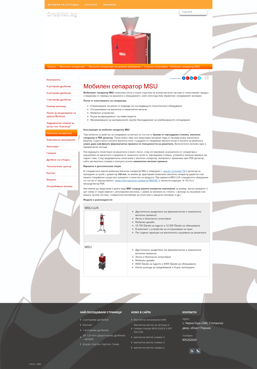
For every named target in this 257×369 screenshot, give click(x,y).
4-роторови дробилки (59, 86)
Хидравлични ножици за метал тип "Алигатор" (60, 124)
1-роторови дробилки (59, 99)
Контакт (91, 4)
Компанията (53, 79)
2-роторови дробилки (59, 93)
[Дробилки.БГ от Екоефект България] (62, 14)
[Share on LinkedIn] (191, 78)
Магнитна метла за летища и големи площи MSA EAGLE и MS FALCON (153, 328)
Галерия (51, 153)
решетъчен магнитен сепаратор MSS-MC (136, 180)
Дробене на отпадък (63, 4)
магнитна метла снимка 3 (149, 342)
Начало (51, 66)
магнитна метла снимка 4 (149, 337)
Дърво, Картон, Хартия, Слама (101, 344)
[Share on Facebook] (183, 78)
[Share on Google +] (187, 78)
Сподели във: (175, 78)
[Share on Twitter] (199, 78)
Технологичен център (59, 166)
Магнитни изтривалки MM (150, 319)
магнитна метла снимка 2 (149, 347)
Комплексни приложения (61, 139)
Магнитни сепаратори (59, 133)
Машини (109, 4)
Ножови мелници (56, 106)
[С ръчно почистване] (207, 77)
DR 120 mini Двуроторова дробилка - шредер (104, 337)
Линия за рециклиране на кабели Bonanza (61, 114)
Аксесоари (53, 146)
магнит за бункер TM (174, 171)
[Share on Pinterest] (195, 78)
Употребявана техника (59, 186)
